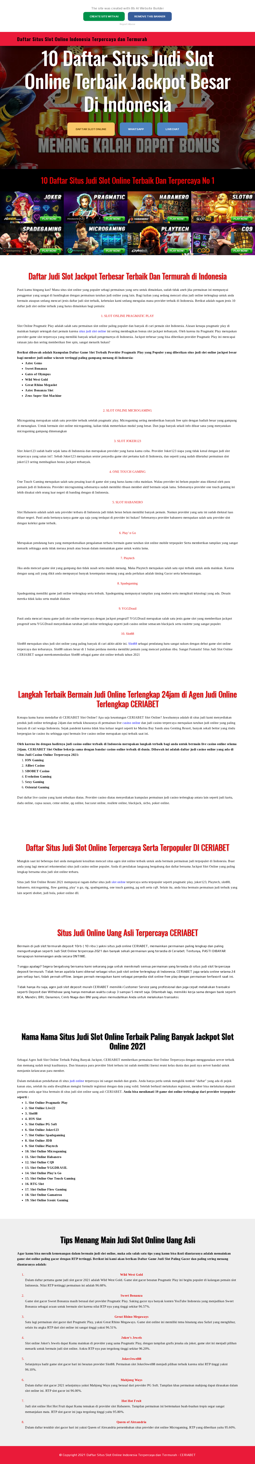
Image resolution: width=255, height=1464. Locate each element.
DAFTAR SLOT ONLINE (91, 129)
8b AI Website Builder (147, 8)
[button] (32, 207)
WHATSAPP (136, 129)
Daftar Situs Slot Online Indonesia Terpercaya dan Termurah (82, 38)
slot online (119, 882)
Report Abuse (127, 24)
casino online (131, 723)
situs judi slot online (92, 331)
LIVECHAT (172, 129)
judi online (77, 1081)
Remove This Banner (149, 16)
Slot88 (132, 643)
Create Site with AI (104, 16)
